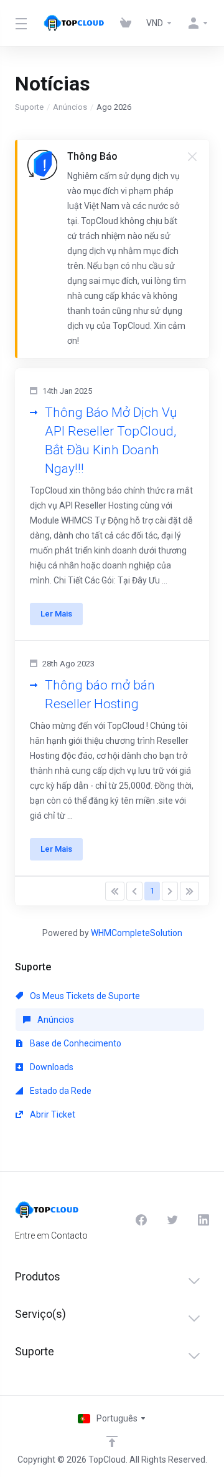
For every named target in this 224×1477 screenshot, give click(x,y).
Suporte (29, 107)
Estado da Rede (59, 1091)
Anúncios (70, 107)
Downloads (50, 1067)
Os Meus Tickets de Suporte (84, 996)
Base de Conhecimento (74, 1043)
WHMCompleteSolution (136, 933)
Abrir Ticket (51, 1114)
